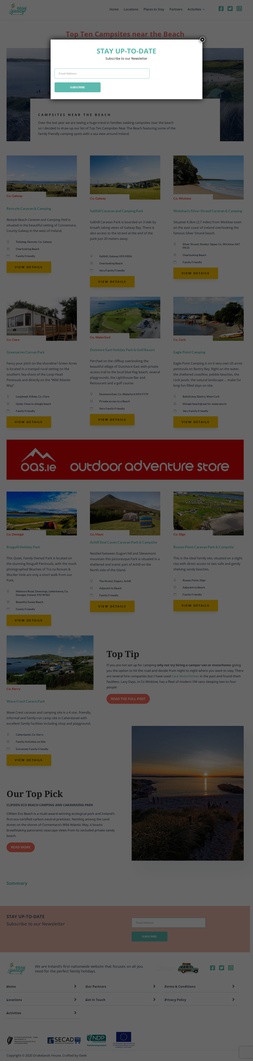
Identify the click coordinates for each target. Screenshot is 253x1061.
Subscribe (77, 87)
